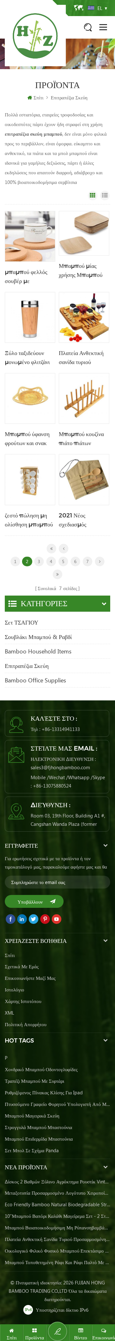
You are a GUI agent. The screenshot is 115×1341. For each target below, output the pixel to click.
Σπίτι (38, 97)
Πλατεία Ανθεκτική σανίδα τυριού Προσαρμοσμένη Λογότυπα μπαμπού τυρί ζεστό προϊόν (84, 358)
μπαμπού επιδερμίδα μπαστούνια (39, 1139)
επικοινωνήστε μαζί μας (30, 978)
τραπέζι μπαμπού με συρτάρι (34, 1081)
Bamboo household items (38, 651)
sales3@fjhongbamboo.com (60, 767)
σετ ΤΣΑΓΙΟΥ (21, 622)
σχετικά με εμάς (22, 966)
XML (9, 1012)
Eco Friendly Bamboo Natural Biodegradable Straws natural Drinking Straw (57, 1204)
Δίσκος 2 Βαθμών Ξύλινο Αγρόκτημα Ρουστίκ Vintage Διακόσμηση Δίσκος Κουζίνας (57, 1181)
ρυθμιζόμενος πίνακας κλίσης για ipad (44, 1092)
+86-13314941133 (61, 729)
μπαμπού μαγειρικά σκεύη (32, 1115)
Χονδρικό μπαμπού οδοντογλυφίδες (41, 1069)
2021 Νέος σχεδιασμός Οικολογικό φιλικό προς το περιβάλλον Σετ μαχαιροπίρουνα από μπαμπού (83, 520)
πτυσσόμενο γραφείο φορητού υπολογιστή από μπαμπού (57, 1104)
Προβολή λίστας (105, 195)
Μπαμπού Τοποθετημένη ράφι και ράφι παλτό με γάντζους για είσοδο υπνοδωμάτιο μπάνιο (57, 1262)
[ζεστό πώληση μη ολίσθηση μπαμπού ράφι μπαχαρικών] (30, 479)
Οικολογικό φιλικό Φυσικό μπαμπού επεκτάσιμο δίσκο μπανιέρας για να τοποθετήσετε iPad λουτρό (57, 1250)
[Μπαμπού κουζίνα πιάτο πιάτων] (84, 398)
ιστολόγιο (14, 989)
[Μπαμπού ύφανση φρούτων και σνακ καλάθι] (30, 398)
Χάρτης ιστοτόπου (23, 1001)
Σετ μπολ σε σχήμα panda (32, 1150)
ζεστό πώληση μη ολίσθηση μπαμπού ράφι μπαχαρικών (29, 520)
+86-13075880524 (52, 785)
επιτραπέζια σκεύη (69, 97)
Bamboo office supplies (35, 680)
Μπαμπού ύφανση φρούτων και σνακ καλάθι (27, 439)
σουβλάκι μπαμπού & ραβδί (38, 637)
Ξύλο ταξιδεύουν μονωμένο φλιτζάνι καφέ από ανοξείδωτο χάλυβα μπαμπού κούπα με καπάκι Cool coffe (30, 358)
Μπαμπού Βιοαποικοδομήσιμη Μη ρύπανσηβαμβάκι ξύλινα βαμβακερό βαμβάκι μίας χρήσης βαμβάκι (57, 1227)
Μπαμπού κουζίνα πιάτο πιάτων (81, 439)
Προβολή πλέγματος (92, 195)
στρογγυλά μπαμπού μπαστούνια (38, 1127)
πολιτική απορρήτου (25, 1024)
